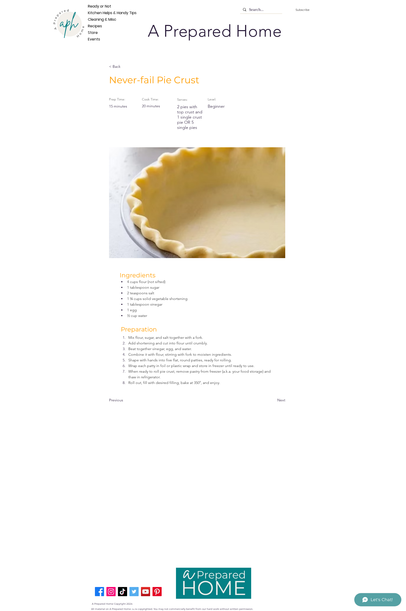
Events (94, 39)
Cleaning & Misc (95, 19)
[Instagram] (111, 591)
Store (93, 32)
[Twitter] (134, 591)
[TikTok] (122, 591)
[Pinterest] (157, 591)
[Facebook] (99, 591)
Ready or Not (95, 6)
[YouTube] (145, 591)
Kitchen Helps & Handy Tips (95, 13)
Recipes (95, 26)
